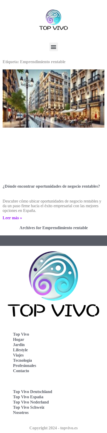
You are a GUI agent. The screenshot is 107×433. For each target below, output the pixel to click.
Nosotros (21, 412)
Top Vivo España (28, 397)
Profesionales (24, 365)
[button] (53, 47)
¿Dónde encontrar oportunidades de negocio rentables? (51, 186)
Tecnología (22, 360)
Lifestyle (20, 350)
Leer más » (12, 218)
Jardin (19, 344)
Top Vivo (21, 334)
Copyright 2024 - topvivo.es (53, 428)
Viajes (18, 355)
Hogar (18, 339)
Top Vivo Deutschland (32, 391)
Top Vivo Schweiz (28, 407)
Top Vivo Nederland (31, 402)
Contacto (21, 371)
